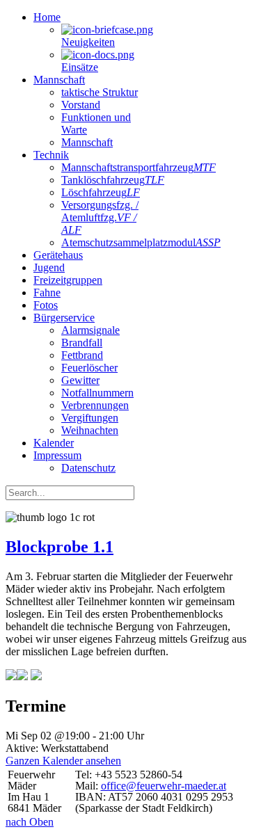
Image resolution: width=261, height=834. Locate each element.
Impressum (57, 455)
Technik (51, 155)
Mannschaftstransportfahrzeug (138, 167)
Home (47, 17)
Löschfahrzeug (100, 192)
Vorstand (80, 105)
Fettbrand (82, 355)
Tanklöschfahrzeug (112, 180)
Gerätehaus (58, 255)
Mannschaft (59, 80)
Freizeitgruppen (67, 280)
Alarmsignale (90, 330)
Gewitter (80, 380)
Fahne (47, 292)
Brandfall (81, 342)
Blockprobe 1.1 (59, 547)
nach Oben (30, 822)
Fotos (45, 305)
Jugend (49, 267)
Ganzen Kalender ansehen (63, 761)
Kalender (53, 443)
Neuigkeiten (88, 42)
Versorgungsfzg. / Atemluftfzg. (100, 217)
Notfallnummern (97, 393)
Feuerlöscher (89, 368)
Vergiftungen (89, 418)
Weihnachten (89, 430)
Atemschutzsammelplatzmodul (141, 242)
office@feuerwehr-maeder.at (163, 786)
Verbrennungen (95, 405)
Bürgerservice (64, 317)
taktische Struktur (99, 92)
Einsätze (79, 67)
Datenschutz (88, 468)
